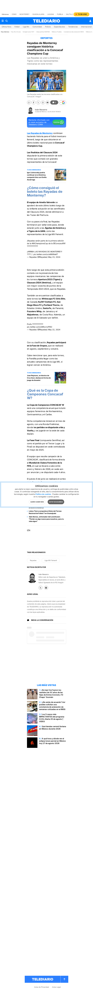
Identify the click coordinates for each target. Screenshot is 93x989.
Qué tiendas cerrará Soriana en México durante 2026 (52, 727)
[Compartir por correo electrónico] (48, 102)
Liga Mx (26, 27)
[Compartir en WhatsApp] (29, 102)
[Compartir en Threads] (43, 102)
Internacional (86, 27)
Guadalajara (38, 14)
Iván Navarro (41, 110)
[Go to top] (64, 979)
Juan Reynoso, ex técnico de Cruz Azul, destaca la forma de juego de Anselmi (39, 377)
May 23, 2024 (54, 257)
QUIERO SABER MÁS (37, 502)
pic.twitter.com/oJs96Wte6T (45, 254)
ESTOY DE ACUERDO (56, 502)
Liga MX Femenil (51, 560)
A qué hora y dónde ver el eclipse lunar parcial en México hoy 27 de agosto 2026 (52, 740)
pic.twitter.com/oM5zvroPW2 (39, 327)
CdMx (14, 14)
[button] (62, 102)
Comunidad (37, 27)
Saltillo (69, 14)
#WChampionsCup (40, 243)
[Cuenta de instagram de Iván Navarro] (46, 588)
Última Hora (6, 27)
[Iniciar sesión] (90, 21)
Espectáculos (59, 27)
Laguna (50, 14)
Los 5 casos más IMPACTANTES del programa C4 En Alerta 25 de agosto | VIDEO (51, 718)
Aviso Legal (56, 987)
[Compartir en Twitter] (38, 102)
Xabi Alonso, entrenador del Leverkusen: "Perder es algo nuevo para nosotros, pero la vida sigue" (46, 519)
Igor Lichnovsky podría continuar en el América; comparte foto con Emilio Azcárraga (37, 176)
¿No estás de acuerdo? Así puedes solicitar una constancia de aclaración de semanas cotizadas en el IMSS (52, 705)
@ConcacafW (59, 243)
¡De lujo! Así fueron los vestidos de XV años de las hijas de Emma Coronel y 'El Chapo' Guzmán (51, 693)
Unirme (56, 122)
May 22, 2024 (54, 329)
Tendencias (73, 27)
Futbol (17, 27)
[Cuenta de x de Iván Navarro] (41, 588)
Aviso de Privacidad (41, 987)
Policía (48, 27)
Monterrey (24, 14)
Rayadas (33, 560)
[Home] (46, 21)
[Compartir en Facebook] (34, 102)
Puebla (60, 14)
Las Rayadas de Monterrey (40, 133)
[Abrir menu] (3, 21)
